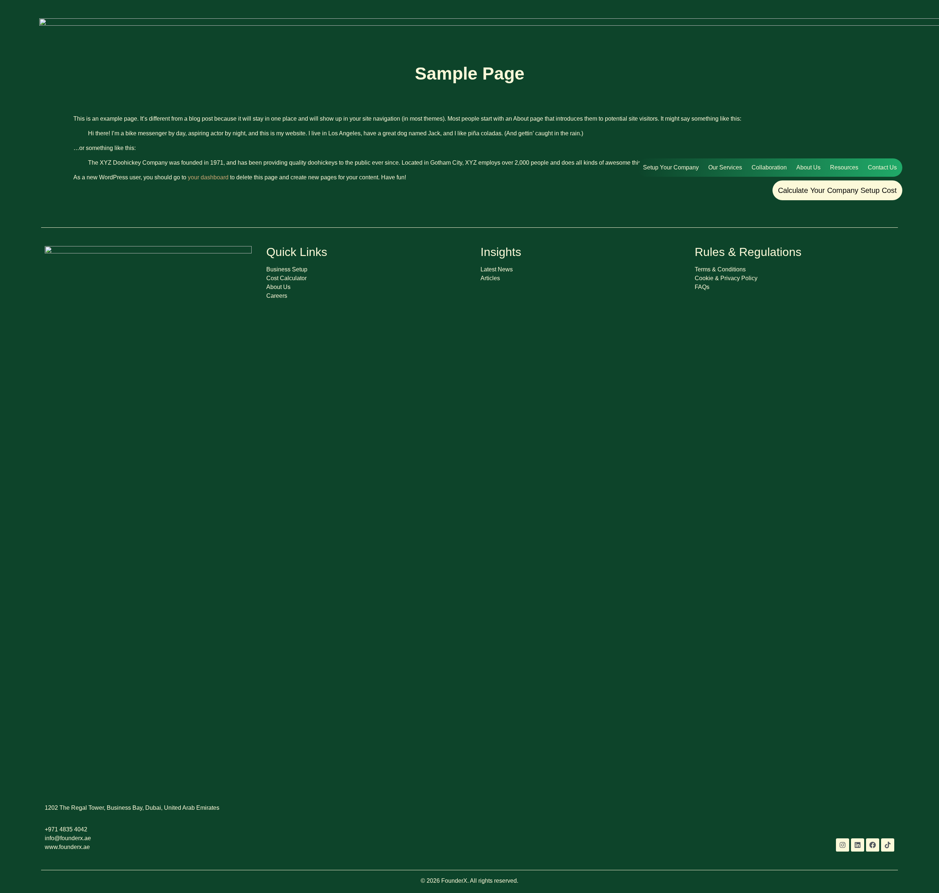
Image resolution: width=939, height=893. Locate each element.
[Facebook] (872, 845)
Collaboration (769, 167)
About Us (808, 167)
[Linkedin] (857, 845)
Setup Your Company (671, 167)
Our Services (725, 167)
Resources (844, 167)
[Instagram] (842, 845)
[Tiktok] (887, 845)
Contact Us (882, 167)
